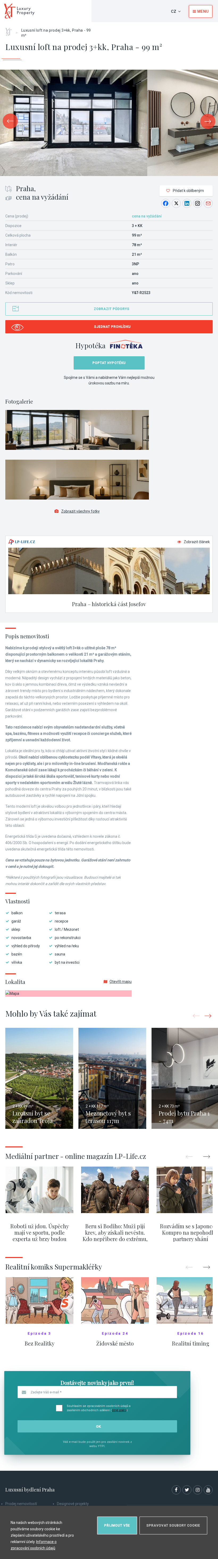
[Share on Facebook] (165, 203)
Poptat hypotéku (109, 363)
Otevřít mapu (121, 981)
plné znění (119, 1410)
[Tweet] (176, 203)
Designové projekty (73, 1504)
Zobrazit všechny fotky (80, 511)
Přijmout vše (117, 1525)
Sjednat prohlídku (112, 327)
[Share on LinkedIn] (186, 203)
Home (10, 30)
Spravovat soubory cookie (173, 1525)
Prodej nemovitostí (21, 1504)
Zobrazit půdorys (111, 309)
